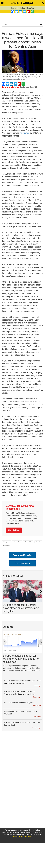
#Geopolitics (6, 545)
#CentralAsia (17, 542)
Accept (15, 836)
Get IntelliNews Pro (22, 563)
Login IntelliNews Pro (25, 8)
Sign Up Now (13, 530)
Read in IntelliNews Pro (22, 555)
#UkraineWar (28, 542)
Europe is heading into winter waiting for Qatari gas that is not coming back (21, 658)
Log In (13, 8)
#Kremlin (38, 542)
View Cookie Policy (25, 836)
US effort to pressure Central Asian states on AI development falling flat (21, 608)
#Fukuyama (6, 542)
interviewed (24, 133)
